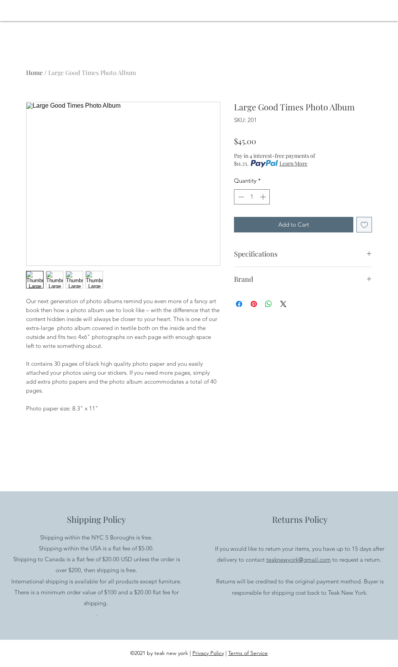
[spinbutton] (252, 197)
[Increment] (263, 197)
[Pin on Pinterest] (253, 304)
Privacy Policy (208, 653)
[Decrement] (240, 197)
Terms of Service (248, 653)
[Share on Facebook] (239, 304)
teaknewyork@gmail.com (298, 559)
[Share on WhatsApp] (268, 304)
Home (34, 72)
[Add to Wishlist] (364, 225)
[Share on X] (283, 304)
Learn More (293, 163)
